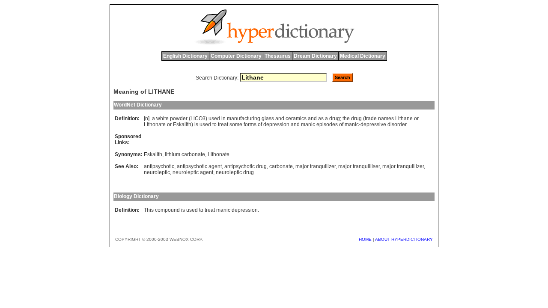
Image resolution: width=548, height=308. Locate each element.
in (223, 118)
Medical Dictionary (362, 56)
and (279, 118)
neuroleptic (157, 172)
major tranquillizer (403, 166)
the (346, 118)
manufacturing (243, 118)
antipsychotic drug (245, 166)
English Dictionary (185, 56)
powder (179, 118)
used (214, 118)
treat (223, 124)
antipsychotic (159, 166)
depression (276, 124)
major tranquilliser (359, 166)
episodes (327, 124)
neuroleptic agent (193, 172)
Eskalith (182, 124)
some (235, 124)
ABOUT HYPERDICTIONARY (404, 239)
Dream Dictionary (315, 56)
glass (268, 118)
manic (308, 124)
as (321, 118)
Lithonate (155, 124)
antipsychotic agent (199, 166)
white (162, 118)
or (416, 118)
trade (371, 118)
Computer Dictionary (236, 56)
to (214, 124)
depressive (373, 124)
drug (334, 118)
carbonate (281, 166)
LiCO (197, 118)
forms (250, 124)
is (196, 124)
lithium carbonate (185, 154)
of (260, 124)
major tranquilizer (315, 166)
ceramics (296, 118)
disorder (397, 124)
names (386, 118)
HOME (365, 239)
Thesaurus (278, 56)
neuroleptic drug (235, 172)
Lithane (404, 118)
